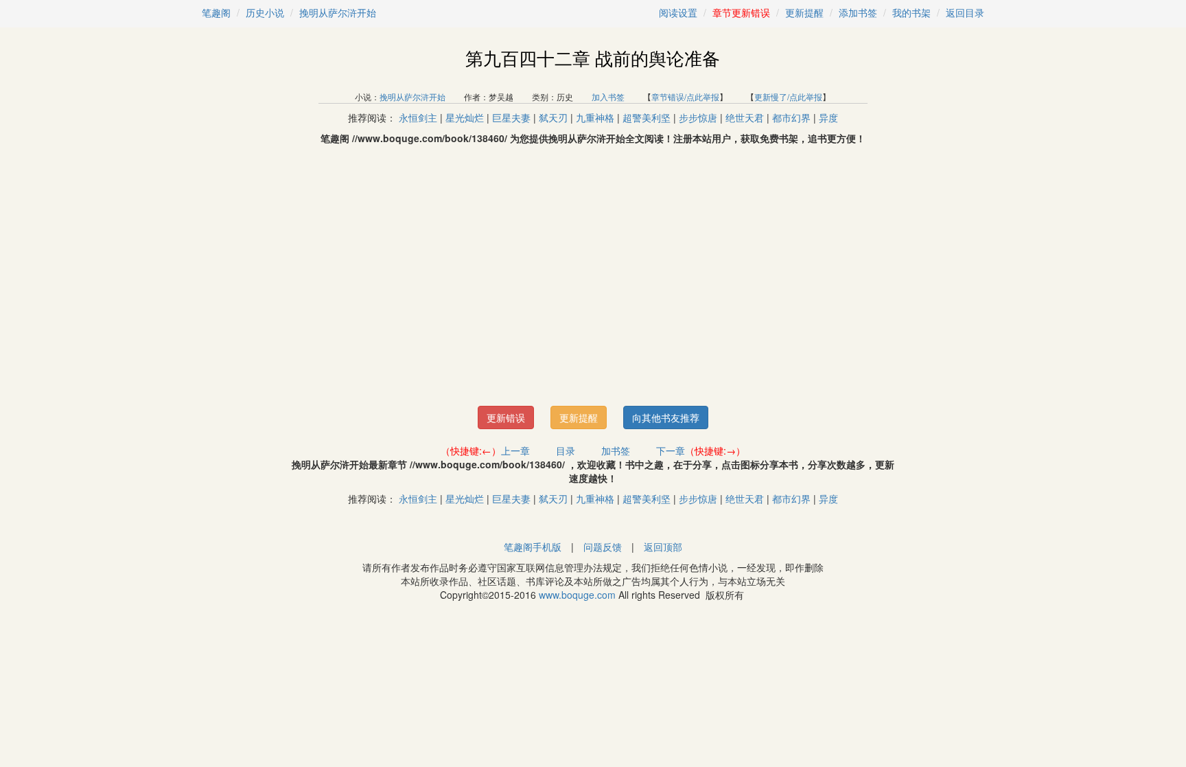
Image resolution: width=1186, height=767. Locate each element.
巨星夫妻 (511, 117)
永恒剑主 (418, 117)
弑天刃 (553, 117)
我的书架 (911, 12)
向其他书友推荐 (665, 417)
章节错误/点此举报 (685, 96)
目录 (565, 450)
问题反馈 (602, 546)
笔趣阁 (216, 12)
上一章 (515, 450)
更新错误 (506, 417)
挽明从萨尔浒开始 (337, 12)
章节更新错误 (741, 12)
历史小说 (265, 12)
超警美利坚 (647, 117)
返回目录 (965, 12)
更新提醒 (804, 12)
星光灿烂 (464, 117)
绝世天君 (744, 117)
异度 (828, 117)
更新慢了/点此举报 (788, 96)
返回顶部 (663, 546)
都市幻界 (791, 117)
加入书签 (608, 96)
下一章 (670, 450)
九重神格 (595, 117)
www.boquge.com (577, 595)
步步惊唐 (698, 117)
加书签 (615, 450)
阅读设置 (678, 12)
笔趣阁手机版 (532, 546)
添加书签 (858, 12)
